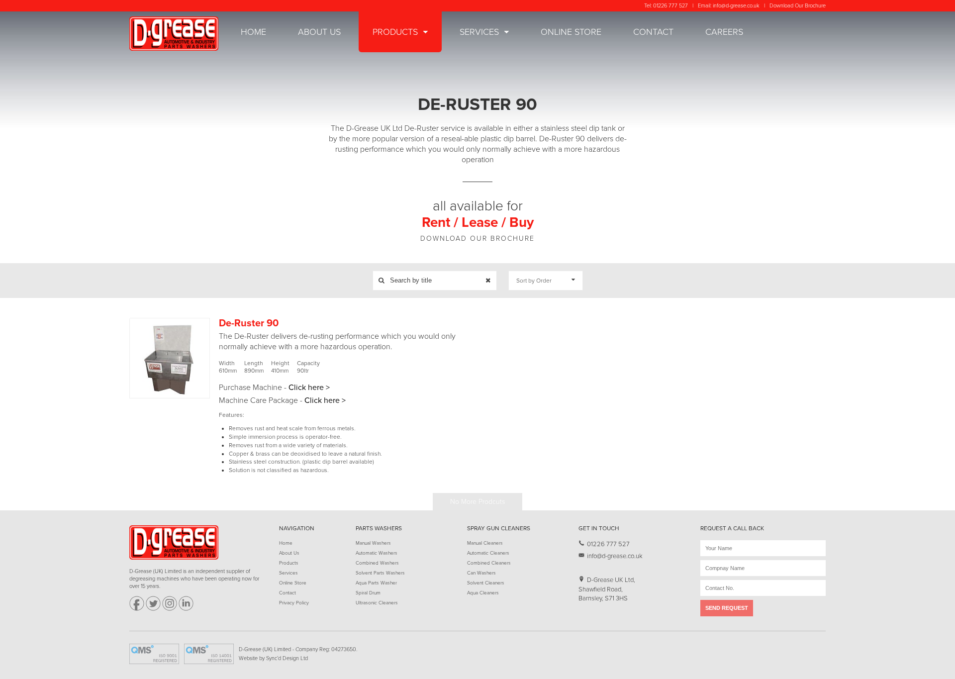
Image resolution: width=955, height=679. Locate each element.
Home (253, 31)
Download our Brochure (477, 238)
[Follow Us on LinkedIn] (186, 609)
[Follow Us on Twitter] (153, 609)
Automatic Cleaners (488, 553)
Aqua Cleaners (483, 593)
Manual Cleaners (485, 543)
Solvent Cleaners (485, 583)
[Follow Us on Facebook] (136, 609)
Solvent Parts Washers (380, 573)
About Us (319, 31)
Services (479, 31)
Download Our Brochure (797, 5)
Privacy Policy (294, 603)
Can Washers (481, 573)
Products (395, 31)
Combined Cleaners (489, 563)
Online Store (571, 31)
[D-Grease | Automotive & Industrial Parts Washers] (174, 33)
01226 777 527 (670, 5)
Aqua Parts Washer (376, 583)
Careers (724, 31)
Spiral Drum (368, 593)
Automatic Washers (376, 553)
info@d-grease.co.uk (736, 5)
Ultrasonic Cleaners (377, 603)
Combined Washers (377, 563)
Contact (653, 31)
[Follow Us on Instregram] (169, 609)
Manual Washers (373, 543)
